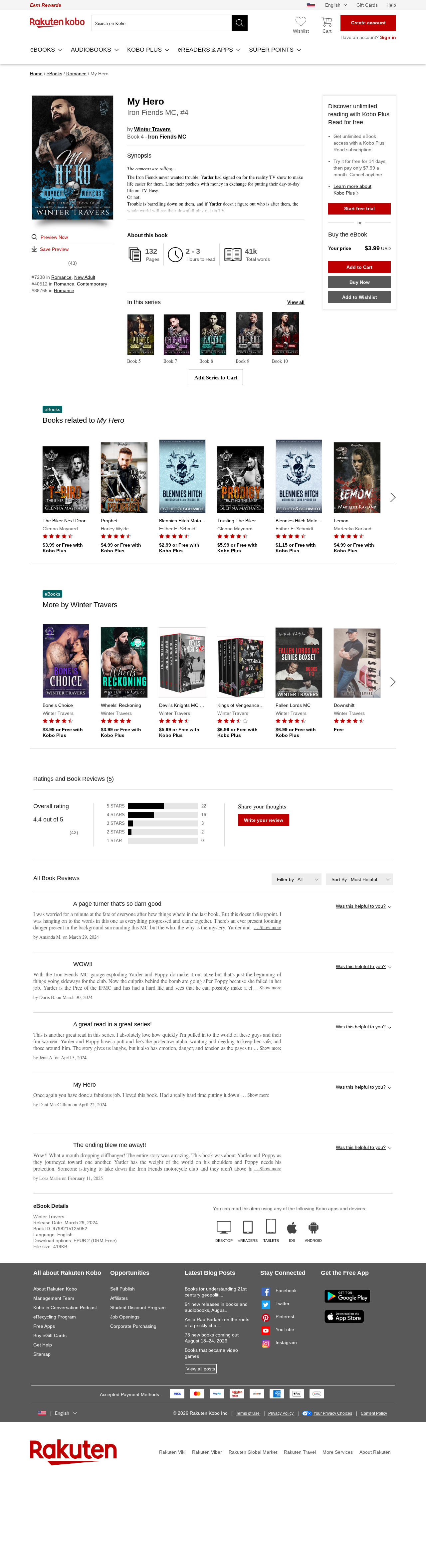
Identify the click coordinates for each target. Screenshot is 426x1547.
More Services (337, 1452)
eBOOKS (43, 49)
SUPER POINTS (272, 49)
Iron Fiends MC (167, 137)
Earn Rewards (45, 5)
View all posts (200, 1368)
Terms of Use (248, 1413)
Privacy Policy (281, 1413)
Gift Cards (367, 5)
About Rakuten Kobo (55, 1288)
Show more (267, 927)
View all (296, 302)
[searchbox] (170, 23)
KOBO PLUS (145, 49)
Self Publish (122, 1288)
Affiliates (119, 1298)
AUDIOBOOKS (92, 49)
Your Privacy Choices (333, 1413)
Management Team (53, 1298)
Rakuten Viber (207, 1452)
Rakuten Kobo (57, 22)
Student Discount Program (138, 1307)
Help (391, 5)
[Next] (393, 497)
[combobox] (296, 879)
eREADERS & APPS (206, 49)
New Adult (84, 277)
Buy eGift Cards (50, 1335)
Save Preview (54, 249)
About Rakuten (375, 1452)
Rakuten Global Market (253, 1452)
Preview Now (54, 237)
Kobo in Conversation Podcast (65, 1307)
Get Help (42, 1344)
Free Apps (44, 1326)
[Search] (240, 23)
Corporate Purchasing (133, 1326)
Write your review (263, 820)
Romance (61, 277)
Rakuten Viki (172, 1452)
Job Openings (124, 1316)
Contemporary (92, 283)
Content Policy (374, 1413)
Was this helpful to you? (361, 906)
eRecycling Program (54, 1316)
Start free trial (359, 208)
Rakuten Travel (300, 1452)
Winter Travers (152, 129)
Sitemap (42, 1354)
